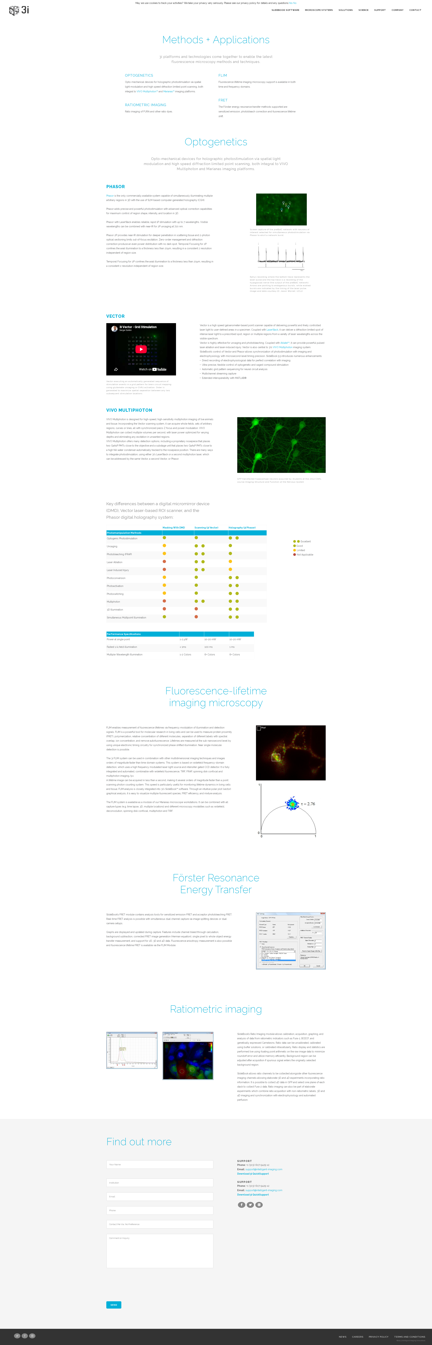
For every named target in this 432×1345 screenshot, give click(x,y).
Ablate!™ (285, 343)
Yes (291, 3)
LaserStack (272, 329)
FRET (223, 100)
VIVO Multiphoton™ (147, 91)
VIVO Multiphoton (282, 347)
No (294, 3)
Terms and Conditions (409, 1337)
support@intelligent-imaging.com (264, 1169)
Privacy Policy (379, 1337)
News (342, 1337)
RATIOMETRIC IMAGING (145, 105)
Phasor (110, 195)
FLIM (223, 75)
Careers (357, 1337)
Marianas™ (168, 91)
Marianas (213, 169)
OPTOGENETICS (139, 75)
